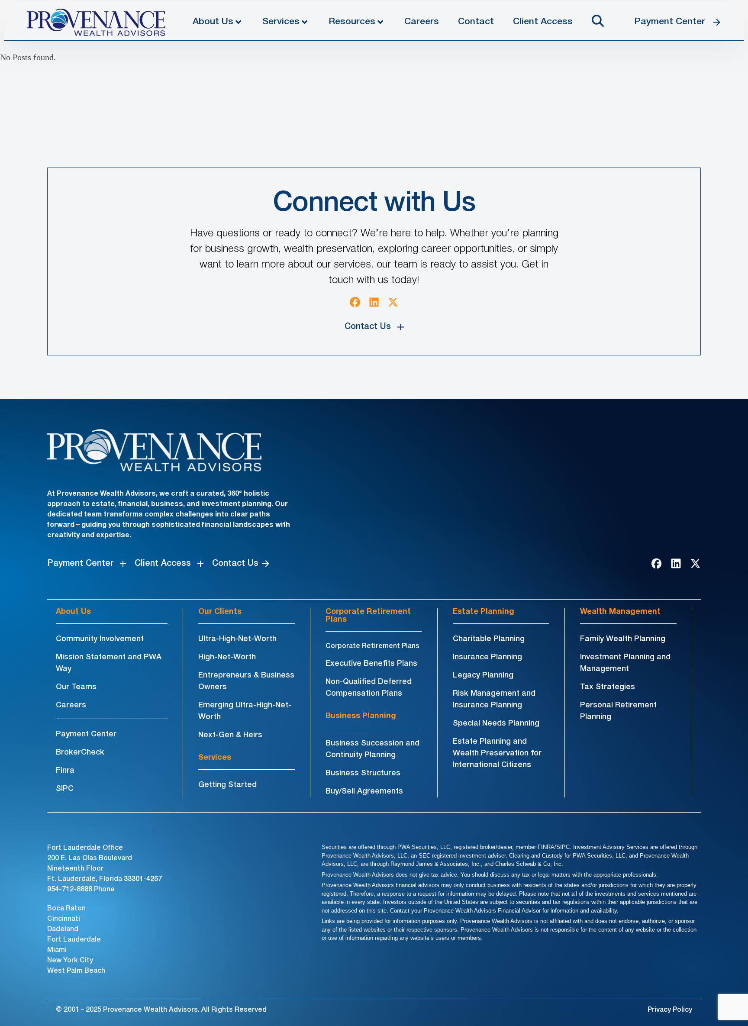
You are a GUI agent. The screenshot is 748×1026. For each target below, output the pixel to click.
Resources (352, 22)
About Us (213, 22)
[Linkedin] (374, 302)
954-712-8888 (69, 890)
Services (281, 22)
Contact (476, 22)
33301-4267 (143, 879)
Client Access (543, 22)
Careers (421, 22)
